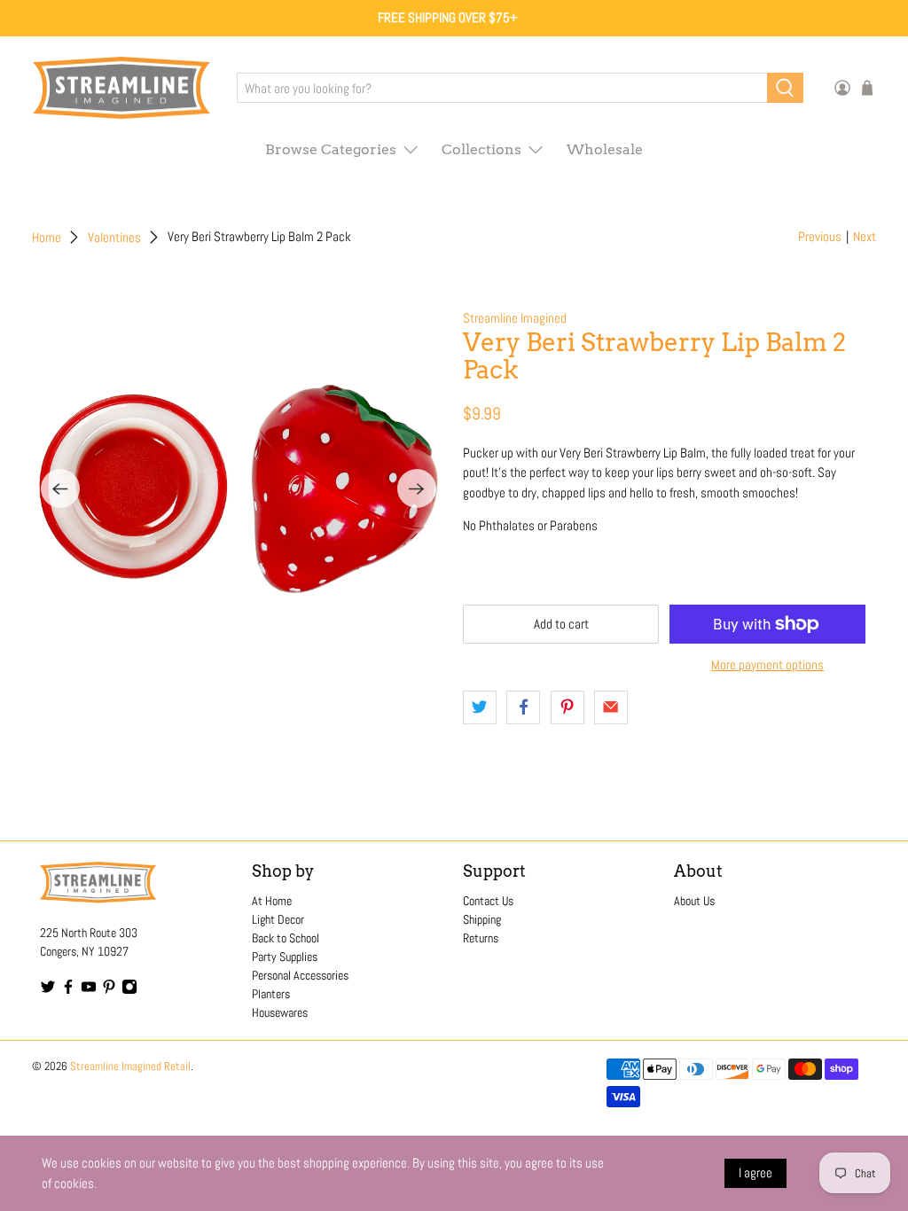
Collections (481, 149)
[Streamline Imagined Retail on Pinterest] (109, 990)
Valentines (114, 237)
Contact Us (488, 901)
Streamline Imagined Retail (130, 1066)
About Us (694, 901)
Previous (819, 236)
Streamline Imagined (515, 317)
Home (46, 237)
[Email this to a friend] (611, 707)
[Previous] (60, 488)
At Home (272, 901)
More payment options (767, 665)
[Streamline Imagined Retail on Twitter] (48, 990)
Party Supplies (284, 957)
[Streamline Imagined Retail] (121, 88)
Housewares (280, 1012)
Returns (480, 938)
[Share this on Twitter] (480, 707)
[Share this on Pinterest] (567, 707)
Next (864, 236)
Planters (271, 994)
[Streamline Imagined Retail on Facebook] (68, 990)
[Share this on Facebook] (523, 707)
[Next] (416, 488)
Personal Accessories (300, 975)
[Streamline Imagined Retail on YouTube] (89, 990)
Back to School (285, 938)
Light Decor (278, 919)
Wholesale (605, 149)
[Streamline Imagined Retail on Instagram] (129, 990)
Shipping (482, 919)
